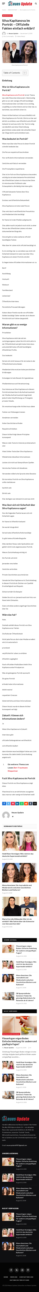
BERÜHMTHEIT (12, 10)
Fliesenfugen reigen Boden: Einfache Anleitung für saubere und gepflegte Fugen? (19, 1041)
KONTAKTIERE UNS (26, 1277)
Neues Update (13, 33)
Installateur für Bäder (11, 1034)
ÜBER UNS (13, 1277)
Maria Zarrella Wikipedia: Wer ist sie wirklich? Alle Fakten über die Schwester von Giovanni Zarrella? (18, 921)
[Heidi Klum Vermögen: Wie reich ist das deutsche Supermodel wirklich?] (19, 841)
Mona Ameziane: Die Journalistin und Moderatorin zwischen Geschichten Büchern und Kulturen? (17, 887)
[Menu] (3, 3)
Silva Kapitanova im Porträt (13, 95)
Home (4, 10)
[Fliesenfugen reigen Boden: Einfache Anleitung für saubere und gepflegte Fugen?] (8, 949)
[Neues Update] (20, 3)
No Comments (9, 36)
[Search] (36, 3)
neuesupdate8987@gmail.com (16, 1145)
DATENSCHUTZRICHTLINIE (19, 1280)
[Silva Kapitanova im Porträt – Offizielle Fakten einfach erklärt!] (19, 51)
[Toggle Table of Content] (23, 73)
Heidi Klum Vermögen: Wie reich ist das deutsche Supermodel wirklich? (26, 964)
